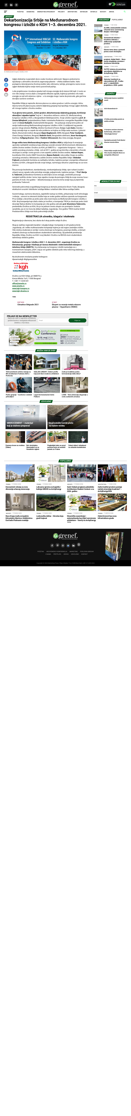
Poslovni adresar (87, 551)
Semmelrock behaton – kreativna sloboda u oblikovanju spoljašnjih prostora (112, 41)
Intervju (93, 12)
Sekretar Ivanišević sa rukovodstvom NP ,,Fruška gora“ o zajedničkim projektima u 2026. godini (113, 82)
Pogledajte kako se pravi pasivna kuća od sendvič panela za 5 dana (56, 447)
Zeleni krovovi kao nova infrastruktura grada (107, 517)
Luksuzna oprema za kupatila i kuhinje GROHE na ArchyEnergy (48, 488)
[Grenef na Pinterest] (6, 91)
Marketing (74, 551)
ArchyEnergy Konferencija (56, 551)
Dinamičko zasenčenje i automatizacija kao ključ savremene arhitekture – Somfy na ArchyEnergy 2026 (81, 519)
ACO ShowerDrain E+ (111, 108)
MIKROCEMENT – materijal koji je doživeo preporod (20, 424)
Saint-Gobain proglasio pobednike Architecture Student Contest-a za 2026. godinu (80, 489)
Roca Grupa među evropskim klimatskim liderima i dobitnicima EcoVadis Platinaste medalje (19, 518)
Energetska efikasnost (46, 12)
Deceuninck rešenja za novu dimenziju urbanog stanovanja (18, 488)
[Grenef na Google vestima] (68, 546)
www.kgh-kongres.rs (20, 288)
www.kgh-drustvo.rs (20, 291)
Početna (20, 12)
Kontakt (84, 554)
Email (96, 192)
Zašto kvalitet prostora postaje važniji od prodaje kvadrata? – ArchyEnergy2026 (110, 489)
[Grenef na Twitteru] (6, 85)
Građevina (30, 12)
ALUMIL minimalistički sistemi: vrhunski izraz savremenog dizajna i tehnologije (115, 30)
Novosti (103, 12)
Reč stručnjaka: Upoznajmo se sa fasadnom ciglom (32, 447)
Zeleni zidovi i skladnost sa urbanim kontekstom (77, 446)
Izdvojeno (75, 554)
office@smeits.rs (19, 283)
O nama (48, 554)
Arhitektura (72, 12)
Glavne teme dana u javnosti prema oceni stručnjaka (114, 51)
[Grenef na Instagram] (63, 546)
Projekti (61, 12)
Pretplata (57, 554)
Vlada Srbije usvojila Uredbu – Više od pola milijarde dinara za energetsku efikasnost (114, 153)
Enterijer (84, 12)
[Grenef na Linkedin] (73, 546)
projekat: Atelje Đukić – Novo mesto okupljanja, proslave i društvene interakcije (114, 61)
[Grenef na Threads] (79, 544)
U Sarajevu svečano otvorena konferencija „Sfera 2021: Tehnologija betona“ (113, 132)
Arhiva (111, 12)
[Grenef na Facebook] (6, 80)
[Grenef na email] (6, 95)
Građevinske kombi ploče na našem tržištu (61, 424)
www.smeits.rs (18, 286)
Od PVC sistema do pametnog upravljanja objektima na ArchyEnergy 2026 (115, 71)
